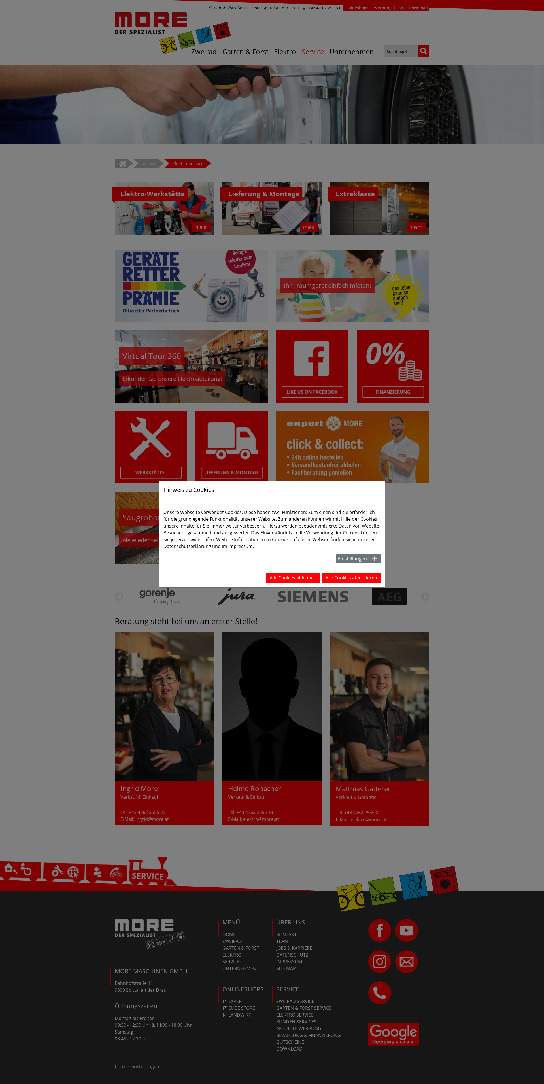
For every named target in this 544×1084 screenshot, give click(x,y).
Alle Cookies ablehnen (293, 578)
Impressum (240, 546)
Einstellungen (352, 559)
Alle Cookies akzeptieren (351, 578)
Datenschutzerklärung (187, 546)
